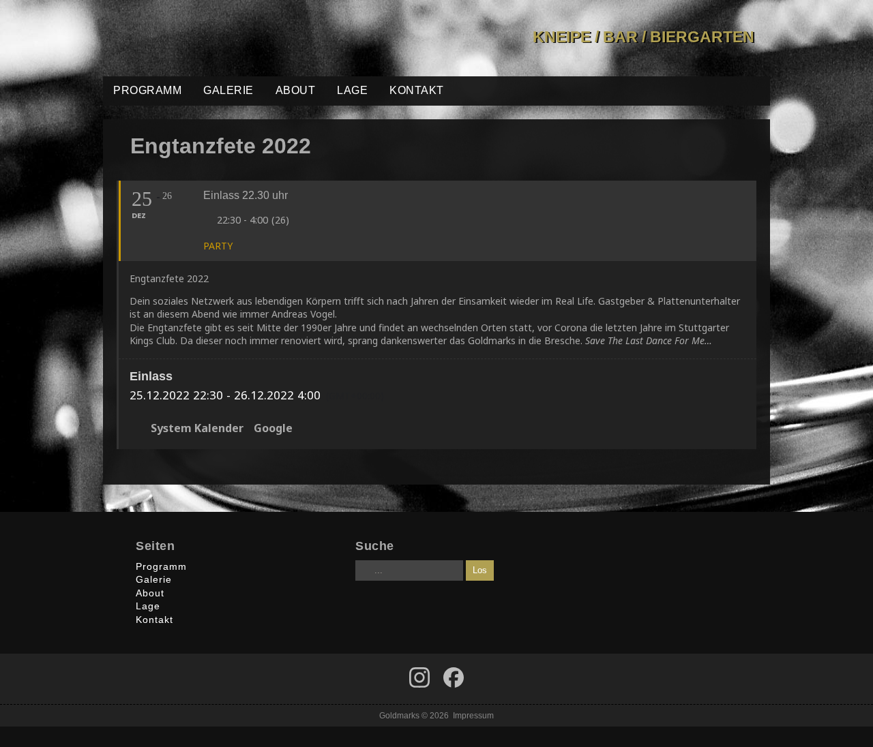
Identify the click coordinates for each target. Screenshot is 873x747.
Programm (147, 90)
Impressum (473, 715)
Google (273, 429)
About (296, 90)
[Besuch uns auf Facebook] (419, 677)
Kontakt (416, 90)
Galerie (228, 90)
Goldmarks (200, 38)
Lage (352, 90)
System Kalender (197, 429)
